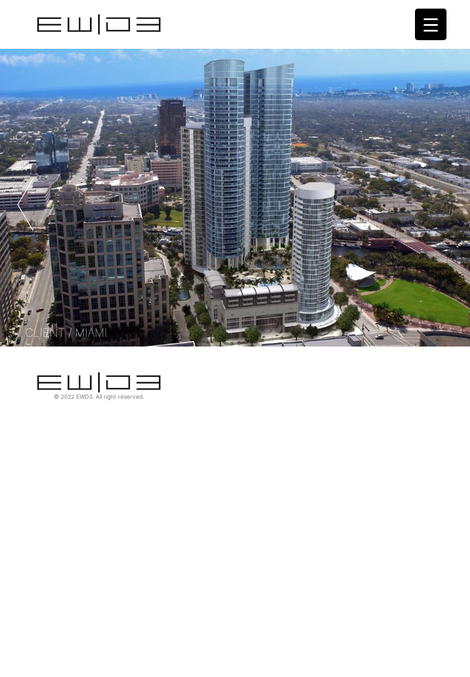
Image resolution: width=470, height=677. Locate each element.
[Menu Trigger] (430, 24)
